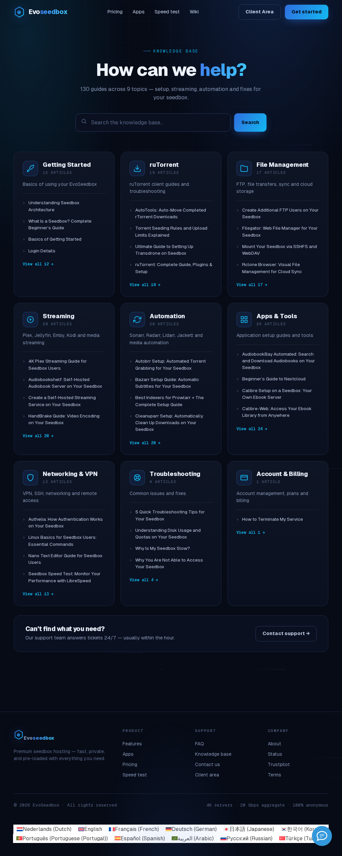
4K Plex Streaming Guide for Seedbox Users (57, 364)
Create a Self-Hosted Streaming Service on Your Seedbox (62, 401)
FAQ (199, 743)
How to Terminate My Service (272, 519)
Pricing (115, 11)
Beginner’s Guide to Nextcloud (274, 378)
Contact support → (286, 633)
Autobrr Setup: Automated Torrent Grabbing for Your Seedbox (170, 364)
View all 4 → (144, 580)
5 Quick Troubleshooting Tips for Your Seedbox (170, 515)
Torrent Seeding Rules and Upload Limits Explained (171, 231)
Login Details (41, 250)
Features (132, 743)
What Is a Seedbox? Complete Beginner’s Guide (60, 224)
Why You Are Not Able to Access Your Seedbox (169, 563)
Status (275, 754)
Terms (274, 774)
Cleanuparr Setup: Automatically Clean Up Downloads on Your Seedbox (169, 422)
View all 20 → (38, 436)
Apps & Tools (276, 316)
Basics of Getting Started (54, 239)
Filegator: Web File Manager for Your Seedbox (280, 231)
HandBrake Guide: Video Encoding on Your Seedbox (64, 419)
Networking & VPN (70, 473)
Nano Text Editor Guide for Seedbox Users (65, 559)
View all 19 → (145, 284)
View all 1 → (250, 532)
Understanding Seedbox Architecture (53, 206)
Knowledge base (213, 754)
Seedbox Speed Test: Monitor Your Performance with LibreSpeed (64, 577)
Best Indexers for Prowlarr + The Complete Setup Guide (169, 401)
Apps (139, 11)
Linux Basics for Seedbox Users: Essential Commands (62, 540)
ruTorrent (164, 164)
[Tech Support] (322, 836)
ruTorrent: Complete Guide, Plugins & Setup (173, 268)
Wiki (194, 11)
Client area (207, 774)
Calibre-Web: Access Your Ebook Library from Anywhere (277, 412)
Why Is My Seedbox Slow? (162, 548)
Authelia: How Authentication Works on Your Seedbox (65, 522)
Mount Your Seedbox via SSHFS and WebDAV (279, 250)
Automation (167, 316)
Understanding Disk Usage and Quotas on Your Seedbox (168, 533)
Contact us (207, 764)
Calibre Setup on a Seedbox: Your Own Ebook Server (277, 394)
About (274, 743)
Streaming (58, 316)
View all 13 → (38, 594)
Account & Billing (282, 473)
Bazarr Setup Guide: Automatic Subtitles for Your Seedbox (167, 383)
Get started (307, 11)
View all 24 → (251, 428)
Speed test (167, 11)
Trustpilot (279, 764)
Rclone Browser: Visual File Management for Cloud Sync (272, 268)
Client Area (259, 11)
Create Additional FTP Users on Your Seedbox (280, 213)
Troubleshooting (175, 473)
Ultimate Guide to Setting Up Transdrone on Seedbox (164, 250)
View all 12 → (38, 264)
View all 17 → (251, 284)
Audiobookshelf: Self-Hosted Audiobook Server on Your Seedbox (65, 383)
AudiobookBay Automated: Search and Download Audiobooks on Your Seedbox (278, 361)
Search (250, 122)
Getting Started (67, 164)
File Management (282, 164)
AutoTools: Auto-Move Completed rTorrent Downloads (170, 213)
